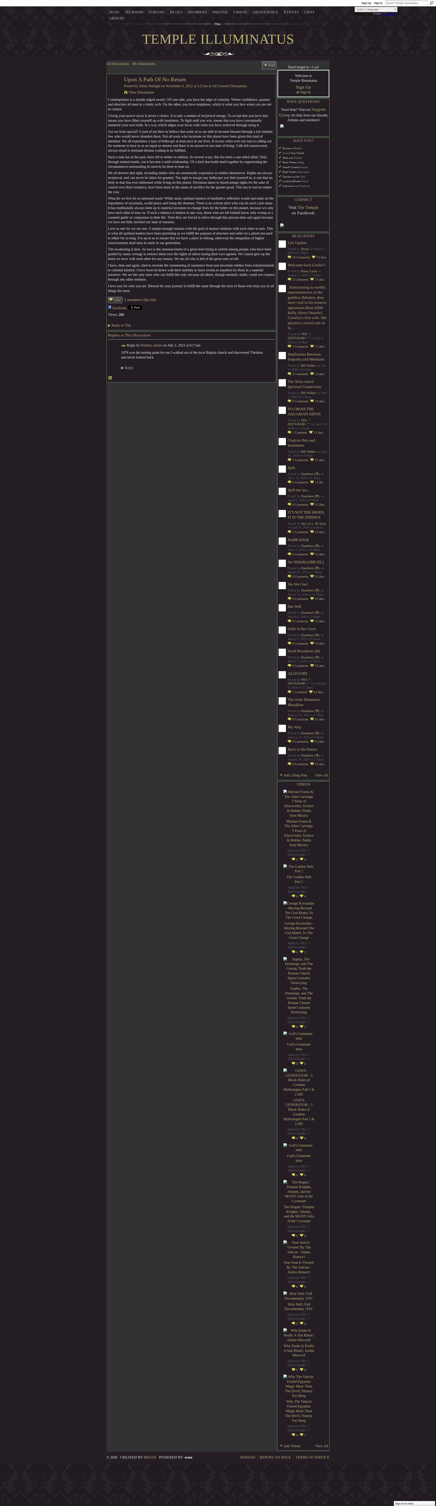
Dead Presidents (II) (304, 651)
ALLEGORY (298, 673)
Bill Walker (308, 365)
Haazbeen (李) (310, 474)
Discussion (304, 172)
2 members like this (140, 299)
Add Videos (291, 1446)
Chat (302, 177)
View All (321, 775)
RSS (110, 378)
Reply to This (119, 325)
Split (291, 468)
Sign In (378, 3)
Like (117, 300)
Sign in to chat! (404, 1503)
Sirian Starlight (149, 86)
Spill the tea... (299, 490)
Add (271, 65)
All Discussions (118, 64)
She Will (294, 606)
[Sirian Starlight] (114, 88)
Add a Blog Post (295, 775)
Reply (127, 368)
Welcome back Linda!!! (307, 265)
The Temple (307, 207)
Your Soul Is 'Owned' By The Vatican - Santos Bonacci (298, 1267)
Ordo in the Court (302, 629)
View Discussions (141, 92)
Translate (388, 14)
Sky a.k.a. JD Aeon (313, 523)
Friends (298, 158)
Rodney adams (151, 345)
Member (297, 148)
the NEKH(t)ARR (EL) (306, 562)
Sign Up (366, 3)
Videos (304, 181)
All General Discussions (229, 86)
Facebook (119, 308)
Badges (247, 1457)
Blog (301, 162)
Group (304, 167)
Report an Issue (275, 1457)
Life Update (297, 243)
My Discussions (143, 64)
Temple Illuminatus (218, 39)
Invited (286, 153)
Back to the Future (302, 749)
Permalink (123, 346)
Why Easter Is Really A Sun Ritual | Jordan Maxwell (299, 1350)
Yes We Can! (298, 584)
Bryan (305, 249)
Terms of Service (312, 1457)
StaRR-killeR (298, 540)
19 (301, 257)
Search (432, 3)
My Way (294, 727)
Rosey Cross (309, 271)
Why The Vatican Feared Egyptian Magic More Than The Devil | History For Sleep (299, 1411)
